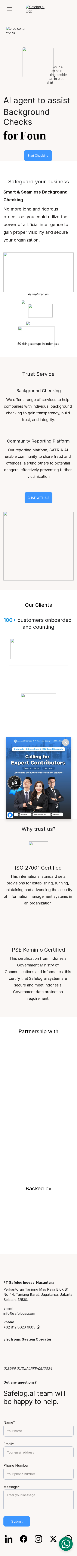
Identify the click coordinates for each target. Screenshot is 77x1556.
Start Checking (38, 155)
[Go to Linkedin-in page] (11, 1539)
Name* (9, 1422)
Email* (8, 1444)
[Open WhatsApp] (66, 1544)
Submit (16, 1521)
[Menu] (9, 9)
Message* (11, 1487)
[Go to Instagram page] (40, 1539)
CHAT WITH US (38, 498)
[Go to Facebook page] (26, 1539)
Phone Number (16, 1465)
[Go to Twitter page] (55, 1539)
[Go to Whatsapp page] (38, 1327)
